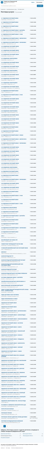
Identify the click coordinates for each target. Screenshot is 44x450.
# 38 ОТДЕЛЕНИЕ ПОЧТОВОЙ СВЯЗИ (10, 159)
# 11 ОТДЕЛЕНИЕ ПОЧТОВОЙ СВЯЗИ (10, 50)
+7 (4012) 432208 (33, 207)
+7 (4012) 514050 (33, 355)
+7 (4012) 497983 (33, 360)
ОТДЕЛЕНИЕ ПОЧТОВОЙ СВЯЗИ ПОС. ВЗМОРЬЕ (12, 364)
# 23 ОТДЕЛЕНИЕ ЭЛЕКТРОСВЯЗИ (9, 111)
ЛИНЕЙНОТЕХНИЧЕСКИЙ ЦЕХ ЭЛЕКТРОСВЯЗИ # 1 (13, 281)
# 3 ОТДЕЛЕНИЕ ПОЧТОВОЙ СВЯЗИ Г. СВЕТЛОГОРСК (13, 139)
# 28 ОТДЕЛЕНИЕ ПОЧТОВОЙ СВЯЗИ (10, 119)
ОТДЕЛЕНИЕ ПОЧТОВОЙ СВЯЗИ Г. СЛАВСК (11, 351)
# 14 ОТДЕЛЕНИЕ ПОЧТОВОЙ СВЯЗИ (10, 62)
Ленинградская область (28, 435)
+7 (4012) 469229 (33, 118)
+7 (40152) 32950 (33, 388)
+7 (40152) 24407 (33, 372)
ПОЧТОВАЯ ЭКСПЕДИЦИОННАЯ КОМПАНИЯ (12, 421)
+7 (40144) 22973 (33, 322)
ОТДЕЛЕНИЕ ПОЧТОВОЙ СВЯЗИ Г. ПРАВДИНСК (12, 339)
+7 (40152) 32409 (33, 364)
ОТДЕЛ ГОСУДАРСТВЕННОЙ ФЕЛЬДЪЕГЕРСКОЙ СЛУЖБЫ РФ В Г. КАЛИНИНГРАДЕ (14, 290)
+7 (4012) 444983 (33, 147)
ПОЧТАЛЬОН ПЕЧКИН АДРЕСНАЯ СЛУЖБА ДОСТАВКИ (14, 417)
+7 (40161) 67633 (33, 131)
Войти (32, 2)
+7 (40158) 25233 (33, 335)
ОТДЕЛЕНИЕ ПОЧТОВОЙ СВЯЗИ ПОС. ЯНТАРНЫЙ (13, 392)
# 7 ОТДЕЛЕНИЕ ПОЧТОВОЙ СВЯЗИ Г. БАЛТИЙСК (13, 215)
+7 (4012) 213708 (33, 294)
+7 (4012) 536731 (33, 183)
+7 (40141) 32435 (33, 143)
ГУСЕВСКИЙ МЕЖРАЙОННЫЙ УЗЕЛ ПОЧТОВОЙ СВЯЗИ (14, 248)
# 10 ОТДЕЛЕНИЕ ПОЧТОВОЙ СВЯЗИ (10, 46)
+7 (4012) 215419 (33, 62)
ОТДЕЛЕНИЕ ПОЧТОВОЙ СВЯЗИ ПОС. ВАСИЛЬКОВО (13, 360)
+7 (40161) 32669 (33, 22)
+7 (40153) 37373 (33, 368)
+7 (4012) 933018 (33, 412)
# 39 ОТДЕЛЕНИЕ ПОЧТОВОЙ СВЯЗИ (10, 163)
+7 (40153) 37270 (33, 396)
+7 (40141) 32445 (33, 179)
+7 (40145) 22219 (33, 215)
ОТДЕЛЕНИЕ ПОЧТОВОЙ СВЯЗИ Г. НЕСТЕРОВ (12, 323)
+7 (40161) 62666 (33, 199)
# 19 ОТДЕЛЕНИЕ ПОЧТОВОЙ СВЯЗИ (10, 86)
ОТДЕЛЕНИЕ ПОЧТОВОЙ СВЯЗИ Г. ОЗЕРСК (11, 327)
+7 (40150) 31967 (33, 314)
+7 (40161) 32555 (33, 191)
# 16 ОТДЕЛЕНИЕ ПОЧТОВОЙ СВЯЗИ (10, 74)
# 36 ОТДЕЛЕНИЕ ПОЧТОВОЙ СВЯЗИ (10, 155)
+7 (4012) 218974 (33, 231)
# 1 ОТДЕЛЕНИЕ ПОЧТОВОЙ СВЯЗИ (9, 18)
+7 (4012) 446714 (33, 404)
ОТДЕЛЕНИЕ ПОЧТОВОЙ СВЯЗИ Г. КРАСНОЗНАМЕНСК (14, 319)
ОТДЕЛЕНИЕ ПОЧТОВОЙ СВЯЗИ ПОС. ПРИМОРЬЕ (13, 380)
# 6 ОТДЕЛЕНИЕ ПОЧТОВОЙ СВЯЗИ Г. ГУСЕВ (12, 203)
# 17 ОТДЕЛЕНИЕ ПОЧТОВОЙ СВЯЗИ (10, 78)
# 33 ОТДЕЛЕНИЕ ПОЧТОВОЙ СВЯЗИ (10, 147)
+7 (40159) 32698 (33, 306)
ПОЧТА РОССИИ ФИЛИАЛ (7, 408)
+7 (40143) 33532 (33, 203)
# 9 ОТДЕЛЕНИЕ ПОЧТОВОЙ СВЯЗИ (9, 231)
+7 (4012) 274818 (33, 46)
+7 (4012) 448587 (33, 70)
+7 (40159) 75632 (33, 384)
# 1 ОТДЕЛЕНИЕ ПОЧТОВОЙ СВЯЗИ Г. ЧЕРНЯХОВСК (13, 42)
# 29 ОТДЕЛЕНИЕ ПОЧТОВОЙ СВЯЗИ (10, 123)
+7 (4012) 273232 (33, 243)
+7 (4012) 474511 (33, 50)
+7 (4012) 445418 (33, 167)
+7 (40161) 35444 (33, 175)
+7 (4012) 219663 (33, 122)
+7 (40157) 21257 (33, 339)
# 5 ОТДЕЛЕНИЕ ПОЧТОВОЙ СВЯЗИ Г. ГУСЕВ (12, 195)
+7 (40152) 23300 (33, 347)
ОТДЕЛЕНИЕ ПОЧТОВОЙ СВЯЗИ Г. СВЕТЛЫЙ (11, 347)
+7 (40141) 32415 (33, 42)
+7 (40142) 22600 (33, 326)
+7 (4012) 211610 (33, 408)
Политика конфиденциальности (17, 447)
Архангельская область (6, 433)
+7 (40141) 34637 (33, 227)
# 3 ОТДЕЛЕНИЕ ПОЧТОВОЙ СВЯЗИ (9, 127)
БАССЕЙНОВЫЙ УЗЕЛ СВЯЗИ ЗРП (9, 240)
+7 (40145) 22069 (33, 30)
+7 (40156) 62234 (33, 310)
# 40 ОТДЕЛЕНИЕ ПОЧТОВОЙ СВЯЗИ (10, 183)
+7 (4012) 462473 (33, 159)
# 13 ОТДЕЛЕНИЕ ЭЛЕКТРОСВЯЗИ (9, 58)
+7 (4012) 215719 (33, 219)
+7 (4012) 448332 (33, 163)
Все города (8, 447)
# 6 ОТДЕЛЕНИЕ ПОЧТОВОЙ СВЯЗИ (9, 199)
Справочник (3, 9)
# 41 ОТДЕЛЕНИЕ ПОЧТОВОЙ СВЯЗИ (10, 187)
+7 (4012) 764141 (33, 251)
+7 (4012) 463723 (33, 86)
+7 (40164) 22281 (33, 318)
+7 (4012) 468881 (33, 74)
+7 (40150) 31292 (33, 281)
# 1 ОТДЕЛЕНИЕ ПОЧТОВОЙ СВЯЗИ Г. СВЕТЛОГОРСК (13, 38)
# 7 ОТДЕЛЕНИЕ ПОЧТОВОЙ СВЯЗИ (9, 211)
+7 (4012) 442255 (33, 66)
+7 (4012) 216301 (33, 106)
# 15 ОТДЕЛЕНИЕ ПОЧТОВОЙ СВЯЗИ (10, 66)
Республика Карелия (5, 437)
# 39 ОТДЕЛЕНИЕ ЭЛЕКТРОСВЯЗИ (9, 167)
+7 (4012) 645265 (33, 420)
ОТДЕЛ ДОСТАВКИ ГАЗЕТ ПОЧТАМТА (10, 294)
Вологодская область (27, 433)
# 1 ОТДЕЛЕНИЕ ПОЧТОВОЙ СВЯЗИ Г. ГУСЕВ (12, 34)
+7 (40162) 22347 (33, 135)
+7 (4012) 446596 (33, 235)
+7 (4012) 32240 (33, 256)
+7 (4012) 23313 (33, 269)
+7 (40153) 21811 (33, 343)
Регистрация (39, 2)
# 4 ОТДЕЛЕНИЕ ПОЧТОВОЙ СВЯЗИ (9, 171)
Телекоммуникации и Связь (11, 9)
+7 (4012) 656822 (33, 416)
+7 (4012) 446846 (33, 127)
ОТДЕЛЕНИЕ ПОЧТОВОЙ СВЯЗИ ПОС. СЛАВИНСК (13, 384)
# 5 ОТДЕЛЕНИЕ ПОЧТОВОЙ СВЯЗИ (9, 191)
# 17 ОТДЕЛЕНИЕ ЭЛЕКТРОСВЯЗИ (9, 82)
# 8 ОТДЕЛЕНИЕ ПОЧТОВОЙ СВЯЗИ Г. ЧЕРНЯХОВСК (13, 227)
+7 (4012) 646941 (33, 260)
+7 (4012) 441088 (33, 264)
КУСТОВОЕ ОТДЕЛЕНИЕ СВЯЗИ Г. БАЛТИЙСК (12, 277)
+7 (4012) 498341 (33, 171)
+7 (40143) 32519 (33, 34)
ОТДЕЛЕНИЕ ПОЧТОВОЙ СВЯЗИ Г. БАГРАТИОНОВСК (13, 310)
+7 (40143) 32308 (33, 247)
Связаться (3, 447)
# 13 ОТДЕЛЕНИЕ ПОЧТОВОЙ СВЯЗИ (10, 54)
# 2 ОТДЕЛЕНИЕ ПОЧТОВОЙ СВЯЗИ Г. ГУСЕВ (12, 94)
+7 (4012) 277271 (33, 58)
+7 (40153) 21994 (33, 139)
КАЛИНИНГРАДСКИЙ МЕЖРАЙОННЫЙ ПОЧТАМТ (13, 260)
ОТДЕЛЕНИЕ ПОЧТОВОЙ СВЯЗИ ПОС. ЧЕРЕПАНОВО (13, 388)
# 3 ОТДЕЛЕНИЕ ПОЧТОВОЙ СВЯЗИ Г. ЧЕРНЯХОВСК (13, 143)
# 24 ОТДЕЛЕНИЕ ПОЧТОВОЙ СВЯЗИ (10, 115)
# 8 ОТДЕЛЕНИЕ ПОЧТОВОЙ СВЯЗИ (9, 219)
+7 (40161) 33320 (33, 239)
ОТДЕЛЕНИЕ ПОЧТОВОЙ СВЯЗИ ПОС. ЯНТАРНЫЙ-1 (13, 396)
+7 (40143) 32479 (33, 94)
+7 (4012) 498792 (33, 151)
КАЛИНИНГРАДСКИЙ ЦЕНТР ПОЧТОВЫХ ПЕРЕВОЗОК (14, 273)
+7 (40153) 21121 (33, 38)
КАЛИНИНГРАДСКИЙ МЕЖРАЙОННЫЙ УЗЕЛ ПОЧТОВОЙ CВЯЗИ (12, 264)
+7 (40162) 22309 (33, 26)
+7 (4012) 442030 (33, 285)
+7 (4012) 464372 (33, 211)
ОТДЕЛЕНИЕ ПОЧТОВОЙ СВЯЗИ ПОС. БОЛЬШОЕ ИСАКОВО (12, 356)
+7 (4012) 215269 (33, 82)
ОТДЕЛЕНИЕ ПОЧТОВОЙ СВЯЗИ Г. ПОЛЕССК (11, 335)
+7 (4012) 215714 (33, 78)
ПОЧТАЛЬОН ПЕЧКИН (6, 412)
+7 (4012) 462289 (33, 376)
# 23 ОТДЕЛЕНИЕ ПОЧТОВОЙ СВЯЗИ (10, 107)
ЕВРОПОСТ (3, 252)
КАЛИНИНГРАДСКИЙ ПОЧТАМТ (9, 269)
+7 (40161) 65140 (33, 223)
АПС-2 (2, 236)
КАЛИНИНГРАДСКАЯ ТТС (7, 256)
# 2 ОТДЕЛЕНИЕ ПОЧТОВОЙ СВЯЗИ (9, 90)
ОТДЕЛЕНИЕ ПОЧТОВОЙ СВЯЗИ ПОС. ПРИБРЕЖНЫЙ (14, 376)
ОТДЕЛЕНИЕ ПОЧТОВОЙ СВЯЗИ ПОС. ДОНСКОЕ (12, 368)
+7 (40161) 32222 (33, 90)
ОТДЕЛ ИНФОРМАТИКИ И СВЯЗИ (9, 298)
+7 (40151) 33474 (33, 302)
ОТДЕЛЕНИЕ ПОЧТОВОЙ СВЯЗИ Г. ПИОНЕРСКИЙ (13, 331)
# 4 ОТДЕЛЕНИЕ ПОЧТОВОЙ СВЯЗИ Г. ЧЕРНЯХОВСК (13, 179)
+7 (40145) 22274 (33, 277)
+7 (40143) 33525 (33, 195)
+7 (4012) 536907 (33, 289)
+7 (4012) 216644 (33, 155)
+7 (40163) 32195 (33, 351)
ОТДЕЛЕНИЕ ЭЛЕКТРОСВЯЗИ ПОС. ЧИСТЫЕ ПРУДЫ (13, 400)
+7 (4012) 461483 (33, 102)
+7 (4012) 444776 (33, 273)
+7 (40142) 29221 (33, 400)
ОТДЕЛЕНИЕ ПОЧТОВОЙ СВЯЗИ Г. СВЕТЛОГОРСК (13, 343)
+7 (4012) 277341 (33, 54)
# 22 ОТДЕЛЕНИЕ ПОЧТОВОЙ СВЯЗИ (10, 102)
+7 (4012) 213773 (33, 110)
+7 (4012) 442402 (33, 114)
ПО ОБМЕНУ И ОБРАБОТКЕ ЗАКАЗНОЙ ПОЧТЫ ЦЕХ (13, 404)
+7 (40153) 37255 (33, 392)
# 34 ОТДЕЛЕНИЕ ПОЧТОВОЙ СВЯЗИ (10, 151)
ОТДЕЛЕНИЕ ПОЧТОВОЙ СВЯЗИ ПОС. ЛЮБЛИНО (13, 372)
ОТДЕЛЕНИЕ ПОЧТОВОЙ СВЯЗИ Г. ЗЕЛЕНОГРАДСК (13, 315)
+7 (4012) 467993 (33, 18)
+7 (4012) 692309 (33, 298)
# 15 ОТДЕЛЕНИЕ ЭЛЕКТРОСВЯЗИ (9, 70)
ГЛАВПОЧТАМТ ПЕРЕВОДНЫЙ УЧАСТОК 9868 (12, 244)
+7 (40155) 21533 (33, 330)
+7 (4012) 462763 (33, 187)
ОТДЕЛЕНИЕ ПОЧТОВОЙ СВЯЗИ (9, 302)
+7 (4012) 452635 (33, 98)
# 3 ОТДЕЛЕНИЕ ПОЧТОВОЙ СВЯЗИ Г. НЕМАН (12, 135)
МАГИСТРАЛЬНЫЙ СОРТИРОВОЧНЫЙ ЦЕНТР (12, 285)
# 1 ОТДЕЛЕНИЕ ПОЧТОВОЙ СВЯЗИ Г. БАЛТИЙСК (13, 30)
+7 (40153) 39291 (33, 380)
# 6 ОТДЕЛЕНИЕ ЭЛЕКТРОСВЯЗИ (9, 207)
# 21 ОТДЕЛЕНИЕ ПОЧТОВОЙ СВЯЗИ (10, 98)
